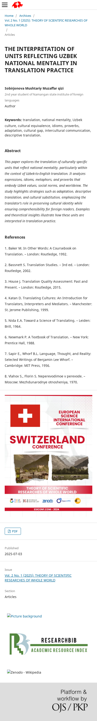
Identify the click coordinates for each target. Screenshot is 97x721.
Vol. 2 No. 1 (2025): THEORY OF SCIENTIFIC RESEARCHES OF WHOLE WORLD (46, 22)
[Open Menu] (4, 4)
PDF (14, 531)
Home (9, 16)
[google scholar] (24, 616)
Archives (25, 16)
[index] (48, 663)
